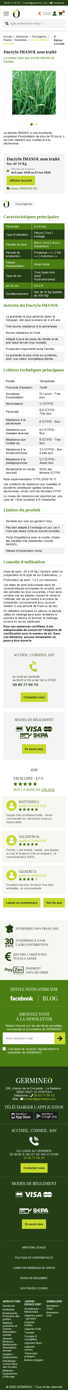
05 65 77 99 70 (44, 1095)
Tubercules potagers (30, 1355)
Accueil (7, 36)
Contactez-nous (34, 697)
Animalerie (54, 1301)
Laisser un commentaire (21, 902)
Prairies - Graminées (15, 39)
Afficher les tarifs (21, 180)
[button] (34, 93)
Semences (22, 36)
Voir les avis (54, 902)
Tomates (29, 1332)
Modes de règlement (34, 1278)
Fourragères (39, 36)
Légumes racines (29, 1348)
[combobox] (34, 23)
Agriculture (11, 1301)
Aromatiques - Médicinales (32, 1310)
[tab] (31, 124)
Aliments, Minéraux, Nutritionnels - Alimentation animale (10, 1344)
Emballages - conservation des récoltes (10, 1363)
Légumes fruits (32, 1328)
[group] (34, 94)
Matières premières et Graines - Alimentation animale (10, 1328)
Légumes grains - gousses (33, 1317)
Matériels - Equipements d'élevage (10, 1373)
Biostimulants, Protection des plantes (11, 1316)
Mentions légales (34, 1247)
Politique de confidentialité (34, 1257)
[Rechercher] (7, 23)
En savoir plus (34, 749)
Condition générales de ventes (34, 1267)
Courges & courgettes (30, 1338)
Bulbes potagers (33, 1359)
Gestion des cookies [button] (34, 1288)
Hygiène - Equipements (10, 1356)
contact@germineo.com (35, 3)
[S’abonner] (59, 1038)
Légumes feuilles (29, 1324)
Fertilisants (8, 1309)
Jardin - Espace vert (33, 1303)
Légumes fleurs (33, 1342)
